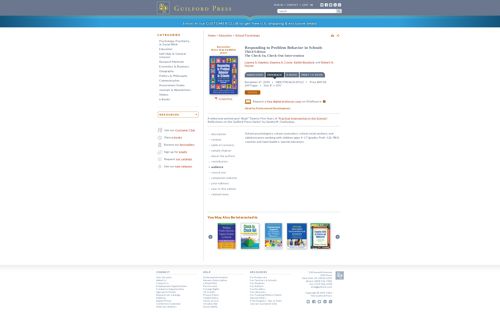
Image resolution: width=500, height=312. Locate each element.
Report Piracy (163, 300)
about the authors (223, 156)
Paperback (274, 75)
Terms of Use (210, 300)
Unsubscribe (210, 303)
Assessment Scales (172, 85)
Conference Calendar (168, 303)
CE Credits (209, 291)
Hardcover (255, 75)
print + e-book (312, 75)
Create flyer (226, 98)
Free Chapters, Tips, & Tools (266, 300)
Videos (163, 94)
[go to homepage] (195, 8)
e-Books (164, 99)
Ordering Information (215, 277)
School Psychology (247, 35)
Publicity (161, 297)
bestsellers (187, 144)
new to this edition (223, 188)
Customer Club (185, 130)
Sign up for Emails (166, 291)
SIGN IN (278, 5)
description (218, 134)
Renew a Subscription (215, 280)
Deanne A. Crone (281, 62)
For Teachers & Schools (263, 280)
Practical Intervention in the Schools (303, 118)
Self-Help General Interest (172, 55)
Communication (169, 80)
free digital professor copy (284, 101)
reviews (216, 139)
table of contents (222, 145)
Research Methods (171, 61)
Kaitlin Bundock (304, 62)
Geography (166, 71)
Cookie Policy (211, 297)
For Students (257, 283)
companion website (224, 177)
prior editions (220, 183)
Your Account (163, 277)
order (252, 92)
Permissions (210, 286)
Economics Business (174, 67)
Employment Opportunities (171, 286)
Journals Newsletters (175, 90)
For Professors (258, 277)
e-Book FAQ (210, 283)
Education (165, 49)
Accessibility (210, 306)
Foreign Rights (211, 289)
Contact (292, 5)
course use (218, 172)
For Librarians (258, 291)
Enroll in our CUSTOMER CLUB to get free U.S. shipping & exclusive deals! (250, 23)
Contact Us (162, 283)
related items (220, 194)
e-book (292, 75)
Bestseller (223, 46)
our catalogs (184, 159)
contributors (219, 161)
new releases (183, 166)
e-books (176, 137)
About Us (161, 280)
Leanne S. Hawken (257, 62)
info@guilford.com (321, 286)
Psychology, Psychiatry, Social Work (174, 43)
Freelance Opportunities (170, 289)
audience (217, 167)
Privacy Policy (211, 294)
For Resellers (257, 289)
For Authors (257, 286)
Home (212, 35)
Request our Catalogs (168, 294)
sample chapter (221, 150)
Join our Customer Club (263, 303)
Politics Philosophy (173, 76)
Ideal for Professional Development (267, 108)
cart (305, 5)
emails (183, 151)
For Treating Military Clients (266, 294)
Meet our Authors (166, 306)
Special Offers (258, 297)
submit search (339, 11)
